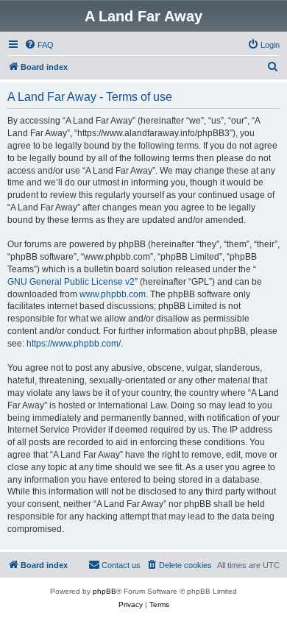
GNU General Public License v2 (71, 282)
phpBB (104, 591)
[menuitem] (39, 45)
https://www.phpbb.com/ (73, 343)
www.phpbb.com (112, 294)
